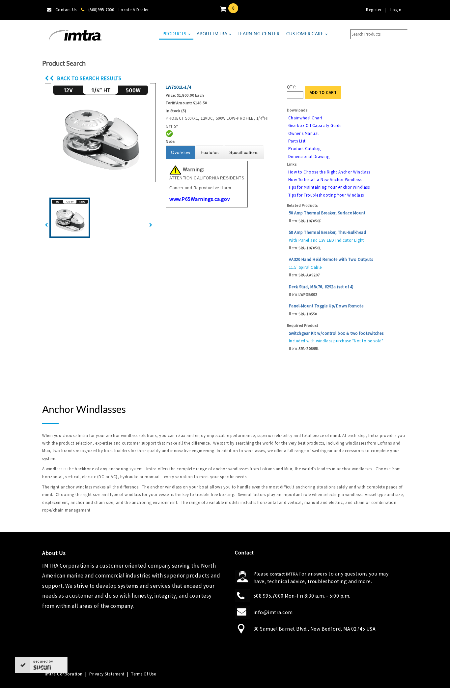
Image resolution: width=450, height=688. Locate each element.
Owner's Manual (303, 133)
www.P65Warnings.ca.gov (199, 199)
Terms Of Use (143, 674)
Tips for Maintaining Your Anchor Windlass (329, 187)
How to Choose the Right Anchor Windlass (329, 172)
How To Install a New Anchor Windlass (325, 179)
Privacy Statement (107, 674)
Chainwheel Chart (305, 118)
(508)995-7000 (101, 10)
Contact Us (66, 10)
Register (373, 10)
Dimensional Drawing (309, 156)
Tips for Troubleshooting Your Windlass (326, 195)
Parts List (297, 141)
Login (396, 10)
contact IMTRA (284, 574)
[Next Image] (151, 225)
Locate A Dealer (134, 10)
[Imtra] (75, 35)
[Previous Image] (46, 225)
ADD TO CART (323, 92)
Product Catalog (304, 148)
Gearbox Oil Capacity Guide (315, 125)
